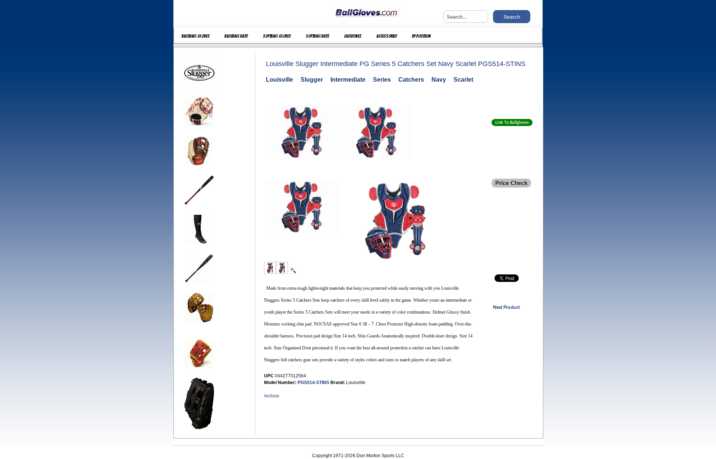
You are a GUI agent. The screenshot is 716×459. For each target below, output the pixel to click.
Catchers (411, 79)
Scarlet (463, 79)
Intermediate (347, 79)
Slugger (312, 79)
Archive (271, 396)
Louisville (279, 79)
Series (382, 79)
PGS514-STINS (314, 382)
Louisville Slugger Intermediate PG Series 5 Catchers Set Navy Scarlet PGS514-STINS (395, 63)
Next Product (506, 307)
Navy (438, 79)
